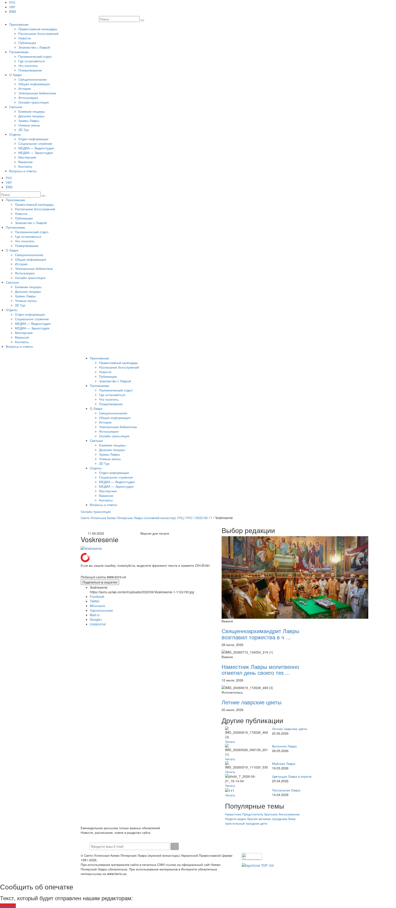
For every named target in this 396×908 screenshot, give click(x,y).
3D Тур (23, 129)
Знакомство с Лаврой (34, 47)
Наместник (233, 814)
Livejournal (98, 624)
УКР (12, 7)
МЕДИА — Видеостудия (36, 148)
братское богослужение (282, 814)
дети (263, 823)
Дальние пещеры (31, 116)
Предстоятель (252, 814)
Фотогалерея (28, 97)
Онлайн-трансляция (33, 102)
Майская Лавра (283, 763)
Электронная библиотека (37, 93)
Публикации (27, 42)
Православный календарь (37, 29)
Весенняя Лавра (284, 746)
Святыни (15, 106)
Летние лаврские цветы (251, 702)
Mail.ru (95, 615)
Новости (24, 38)
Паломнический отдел (35, 56)
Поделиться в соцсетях (99, 582)
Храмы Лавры (28, 120)
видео (241, 818)
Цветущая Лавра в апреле (292, 776)
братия (252, 818)
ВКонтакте (97, 605)
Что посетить (28, 65)
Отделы (15, 134)
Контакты (25, 166)
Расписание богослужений (38, 33)
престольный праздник (242, 823)
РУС (12, 2)
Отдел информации (33, 139)
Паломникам (18, 51)
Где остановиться (31, 61)
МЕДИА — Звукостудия (35, 152)
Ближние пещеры (31, 111)
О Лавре (15, 74)
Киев (291, 818)
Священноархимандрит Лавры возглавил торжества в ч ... (260, 634)
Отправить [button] (8, 905)
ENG (12, 11)
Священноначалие (32, 79)
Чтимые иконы (29, 125)
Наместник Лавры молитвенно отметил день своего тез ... (260, 669)
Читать (230, 741)
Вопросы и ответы (22, 171)
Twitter (94, 601)
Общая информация (34, 84)
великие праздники (273, 818)
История (24, 88)
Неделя (230, 818)
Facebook (97, 596)
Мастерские (27, 157)
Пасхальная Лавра (286, 790)
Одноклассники (101, 610)
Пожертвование (30, 70)
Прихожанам (18, 24)
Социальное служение (35, 143)
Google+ (96, 619)
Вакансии (25, 161)
